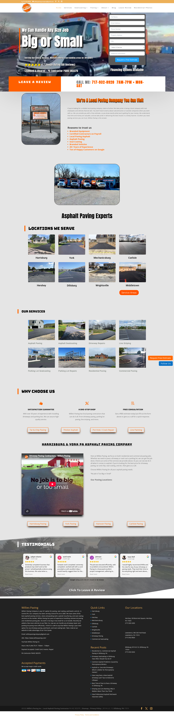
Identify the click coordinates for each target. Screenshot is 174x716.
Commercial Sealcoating (100, 639)
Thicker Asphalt (70, 430)
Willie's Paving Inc (34, 708)
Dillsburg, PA (119, 708)
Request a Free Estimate (127, 60)
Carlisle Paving (136, 523)
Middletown (132, 285)
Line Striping (125, 343)
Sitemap (85, 708)
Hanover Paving (103, 523)
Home (58, 8)
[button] (150, 565)
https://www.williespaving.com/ (35, 638)
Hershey (41, 285)
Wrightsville (102, 285)
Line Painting (136, 430)
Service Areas (129, 292)
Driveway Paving (97, 636)
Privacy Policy (95, 708)
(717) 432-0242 (130, 652)
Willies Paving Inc (34, 642)
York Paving (70, 523)
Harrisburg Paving (38, 523)
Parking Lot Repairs (67, 371)
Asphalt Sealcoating (67, 343)
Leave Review (125, 8)
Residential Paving (97, 371)
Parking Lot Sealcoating (39, 371)
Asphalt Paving (35, 343)
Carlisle (132, 257)
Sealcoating (80, 8)
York (71, 257)
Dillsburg (72, 285)
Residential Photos (143, 8)
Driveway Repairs (97, 343)
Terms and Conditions (92, 715)
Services (68, 8)
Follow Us (166, 363)
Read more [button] (29, 574)
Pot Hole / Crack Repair (103, 430)
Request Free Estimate (160, 358)
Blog (114, 8)
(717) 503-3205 (130, 623)
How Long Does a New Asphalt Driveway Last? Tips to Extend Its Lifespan (103, 677)
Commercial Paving (128, 371)
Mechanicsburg (102, 257)
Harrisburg (41, 257)
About (104, 8)
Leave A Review (35, 82)
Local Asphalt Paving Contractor (56, 708)
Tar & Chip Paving (38, 430)
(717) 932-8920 (130, 638)
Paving (94, 8)
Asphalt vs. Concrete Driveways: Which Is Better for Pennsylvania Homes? (103, 669)
